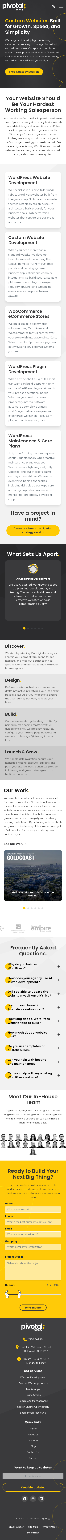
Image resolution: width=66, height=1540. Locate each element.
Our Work (33, 1440)
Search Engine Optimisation (33, 1406)
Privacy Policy (49, 1527)
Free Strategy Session (24, 71)
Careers (33, 1458)
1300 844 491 (36, 1339)
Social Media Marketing (33, 1412)
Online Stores (33, 1395)
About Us (33, 1434)
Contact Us (33, 1452)
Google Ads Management (33, 1401)
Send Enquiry (33, 1307)
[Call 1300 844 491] (53, 6)
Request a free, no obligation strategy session (33, 530)
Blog (33, 1446)
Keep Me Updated (33, 1487)
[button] (24, 628)
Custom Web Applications (33, 1383)
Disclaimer (33, 1532)
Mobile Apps (33, 1389)
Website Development (33, 1377)
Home (33, 1428)
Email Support (17, 1527)
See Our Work (13, 844)
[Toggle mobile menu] (60, 6)
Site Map (33, 1527)
